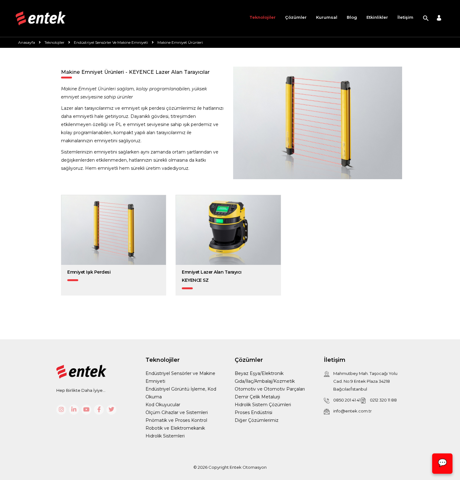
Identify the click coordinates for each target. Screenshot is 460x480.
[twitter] (111, 410)
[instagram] (61, 410)
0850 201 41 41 (346, 399)
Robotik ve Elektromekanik (175, 428)
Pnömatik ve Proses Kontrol (176, 420)
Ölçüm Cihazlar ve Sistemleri (177, 412)
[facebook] (99, 410)
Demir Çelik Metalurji (257, 397)
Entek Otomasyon (248, 467)
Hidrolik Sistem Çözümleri (263, 404)
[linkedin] (74, 410)
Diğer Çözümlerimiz (257, 420)
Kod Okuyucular (163, 404)
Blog (352, 17)
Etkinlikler (377, 17)
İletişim (405, 17)
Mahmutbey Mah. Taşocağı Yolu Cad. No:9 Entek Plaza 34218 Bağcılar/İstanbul (365, 381)
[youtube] (86, 410)
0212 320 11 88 (383, 399)
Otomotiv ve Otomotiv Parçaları (270, 389)
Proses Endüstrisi (253, 412)
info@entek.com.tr (352, 410)
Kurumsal (326, 17)
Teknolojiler (262, 17)
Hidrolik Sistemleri (165, 436)
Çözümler (296, 17)
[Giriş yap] (439, 18)
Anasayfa (26, 42)
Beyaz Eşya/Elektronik (259, 373)
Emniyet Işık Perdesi (88, 272)
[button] (426, 18)
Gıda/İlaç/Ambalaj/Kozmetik (265, 381)
